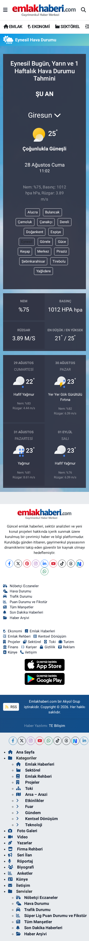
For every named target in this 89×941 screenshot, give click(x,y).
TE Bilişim (57, 726)
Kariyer (31, 647)
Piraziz (61, 251)
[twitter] (22, 741)
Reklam (69, 647)
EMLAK (15, 26)
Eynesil (27, 242)
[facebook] (13, 741)
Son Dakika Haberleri (26, 612)
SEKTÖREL (70, 26)
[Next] (80, 563)
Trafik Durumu (21, 596)
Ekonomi (15, 631)
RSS (13, 707)
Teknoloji (33, 824)
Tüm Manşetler (21, 607)
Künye (12, 652)
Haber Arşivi (19, 618)
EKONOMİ (40, 26)
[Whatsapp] (44, 571)
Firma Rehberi (29, 849)
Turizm (68, 642)
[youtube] (39, 741)
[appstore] (44, 665)
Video (22, 837)
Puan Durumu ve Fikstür (28, 602)
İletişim (23, 885)
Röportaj (24, 861)
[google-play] (44, 679)
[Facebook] (9, 563)
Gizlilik (50, 647)
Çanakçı (46, 222)
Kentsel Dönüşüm (52, 636)
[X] (18, 563)
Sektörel (34, 642)
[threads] (66, 741)
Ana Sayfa (25, 752)
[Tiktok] (62, 563)
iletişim (31, 652)
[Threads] (71, 563)
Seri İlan (24, 855)
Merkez (43, 251)
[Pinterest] (27, 563)
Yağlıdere (43, 271)
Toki (52, 642)
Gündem (32, 812)
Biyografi (25, 867)
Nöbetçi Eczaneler (24, 586)
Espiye (56, 232)
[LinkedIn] (44, 563)
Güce (62, 242)
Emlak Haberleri (42, 631)
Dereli (64, 222)
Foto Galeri (26, 830)
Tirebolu (59, 261)
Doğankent (34, 232)
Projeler (14, 642)
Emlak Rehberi (19, 636)
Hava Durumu (20, 591)
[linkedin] (84, 741)
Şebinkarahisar (33, 261)
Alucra (33, 212)
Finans (13, 647)
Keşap (25, 251)
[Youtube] (53, 563)
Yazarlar (24, 842)
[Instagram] (36, 563)
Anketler (24, 873)
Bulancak (52, 212)
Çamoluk (25, 222)
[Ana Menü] (5, 10)
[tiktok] (57, 741)
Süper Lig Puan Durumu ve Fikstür (55, 915)
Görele (45, 242)
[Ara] (83, 10)
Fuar (28, 806)
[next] (75, 741)
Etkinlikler (34, 800)
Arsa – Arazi (35, 794)
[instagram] (31, 741)
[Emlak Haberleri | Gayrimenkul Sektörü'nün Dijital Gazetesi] (44, 10)
